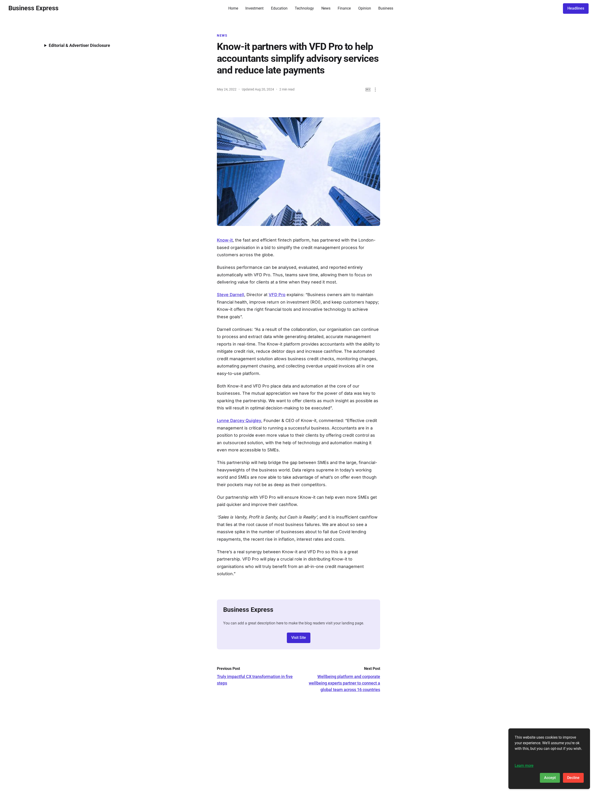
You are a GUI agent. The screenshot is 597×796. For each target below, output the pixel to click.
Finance (344, 8)
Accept (550, 777)
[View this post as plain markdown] (368, 89)
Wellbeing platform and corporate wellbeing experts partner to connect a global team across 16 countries (344, 683)
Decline (573, 777)
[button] (375, 89)
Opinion (364, 8)
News (325, 8)
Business (385, 8)
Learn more (524, 765)
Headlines (575, 8)
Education (279, 8)
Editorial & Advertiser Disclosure (79, 45)
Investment (254, 8)
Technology (304, 8)
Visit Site (298, 637)
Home (233, 8)
